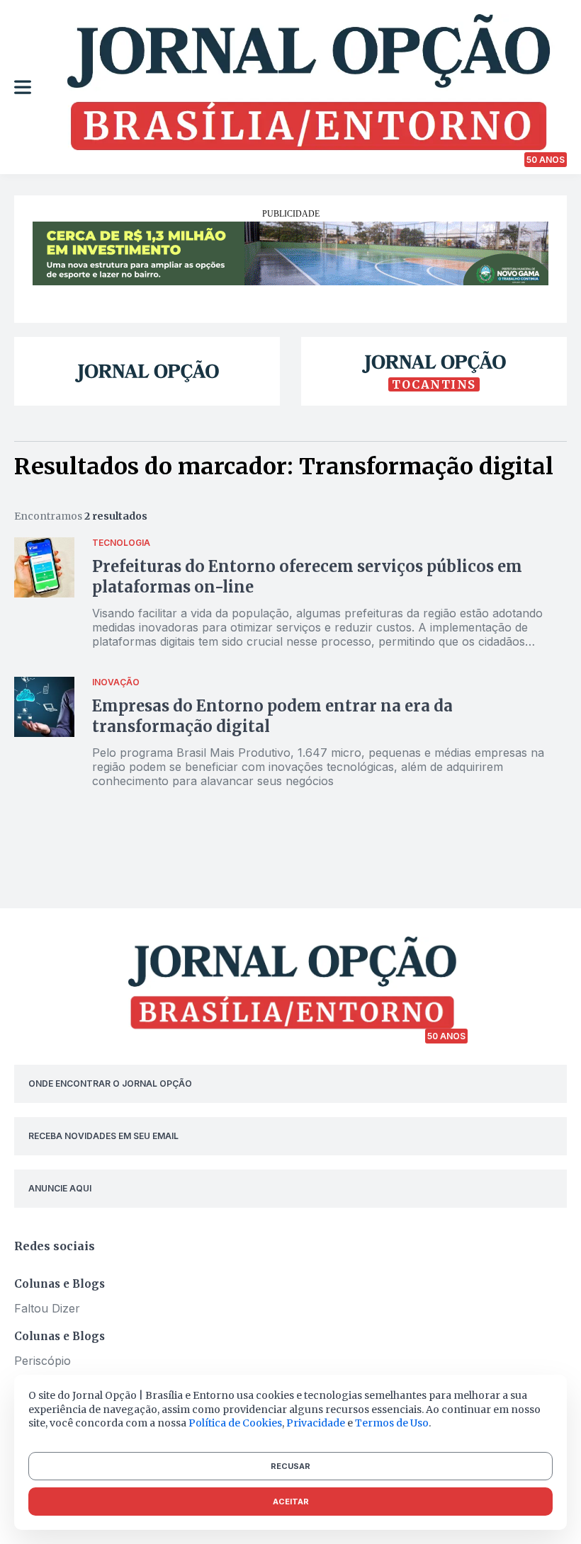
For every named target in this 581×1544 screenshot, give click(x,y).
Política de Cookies (235, 1423)
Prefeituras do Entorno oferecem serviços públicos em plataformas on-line (307, 576)
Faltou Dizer (47, 1308)
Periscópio (42, 1361)
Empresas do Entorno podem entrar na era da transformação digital (272, 716)
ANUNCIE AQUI (59, 1188)
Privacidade (315, 1423)
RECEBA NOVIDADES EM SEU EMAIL (103, 1136)
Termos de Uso (392, 1423)
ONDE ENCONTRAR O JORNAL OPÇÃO (110, 1083)
